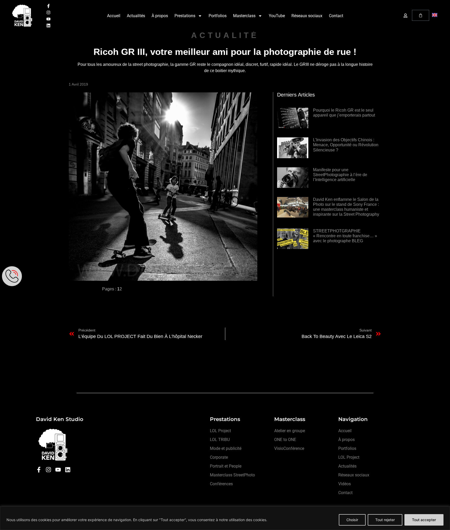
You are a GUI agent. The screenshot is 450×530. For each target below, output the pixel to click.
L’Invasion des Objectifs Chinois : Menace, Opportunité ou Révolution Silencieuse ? (345, 145)
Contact (336, 15)
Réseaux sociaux (306, 15)
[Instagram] (48, 12)
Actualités (136, 15)
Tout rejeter (385, 520)
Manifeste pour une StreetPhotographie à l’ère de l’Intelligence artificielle (340, 175)
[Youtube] (48, 19)
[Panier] (420, 15)
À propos (160, 15)
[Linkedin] (48, 25)
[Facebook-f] (48, 6)
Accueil (113, 15)
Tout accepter (424, 520)
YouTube (277, 15)
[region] (225, 518)
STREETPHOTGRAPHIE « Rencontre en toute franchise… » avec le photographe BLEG (345, 236)
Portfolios (218, 15)
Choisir (352, 520)
